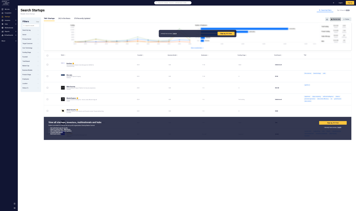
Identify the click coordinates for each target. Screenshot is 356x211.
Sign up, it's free (226, 33)
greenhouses (337, 98)
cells (324, 73)
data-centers (308, 101)
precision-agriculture (310, 98)
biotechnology (317, 73)
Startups (49, 18)
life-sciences (308, 73)
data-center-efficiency (323, 98)
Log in (340, 3)
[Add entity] (333, 3)
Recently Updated (82, 18)
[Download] (327, 19)
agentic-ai (307, 85)
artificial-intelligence (328, 96)
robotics (338, 96)
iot (331, 98)
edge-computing (316, 96)
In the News (64, 18)
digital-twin (307, 96)
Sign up (350, 3)
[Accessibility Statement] (14, 203)
